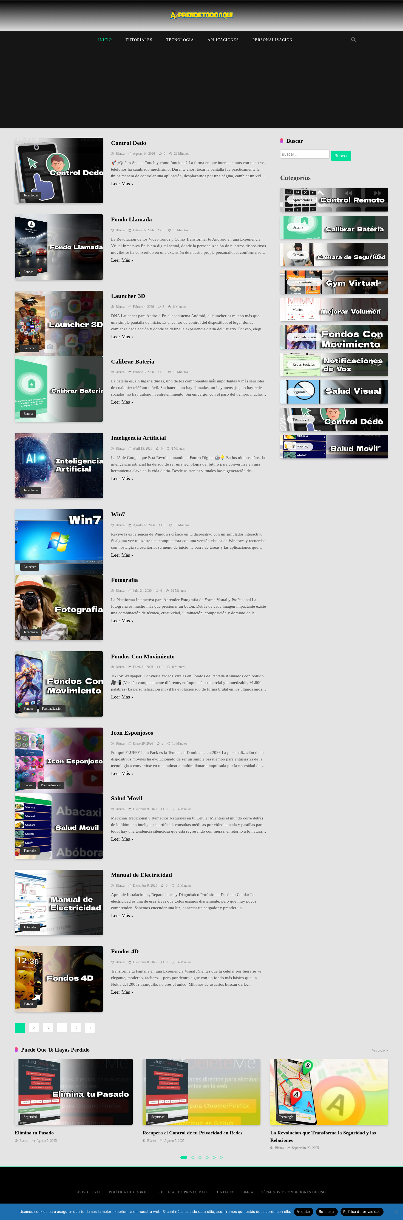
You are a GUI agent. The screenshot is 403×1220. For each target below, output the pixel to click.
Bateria (28, 414)
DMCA (248, 1192)
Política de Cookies (129, 1192)
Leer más (120, 183)
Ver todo (378, 1050)
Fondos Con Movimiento (143, 656)
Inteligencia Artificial (138, 437)
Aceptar (304, 1211)
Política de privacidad (362, 1211)
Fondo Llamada (131, 219)
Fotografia (124, 579)
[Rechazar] (396, 1212)
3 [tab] (200, 1157)
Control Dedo (128, 142)
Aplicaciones (223, 40)
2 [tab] (193, 1157)
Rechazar (327, 1211)
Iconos (28, 785)
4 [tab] (207, 1157)
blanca (120, 153)
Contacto (225, 1192)
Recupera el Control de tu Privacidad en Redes (192, 1133)
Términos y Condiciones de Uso (293, 1192)
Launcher (30, 348)
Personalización (272, 40)
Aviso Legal (89, 1192)
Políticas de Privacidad (182, 1192)
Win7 (118, 514)
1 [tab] (183, 1157)
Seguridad (30, 1117)
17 (76, 1028)
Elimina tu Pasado (34, 1133)
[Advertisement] (201, 89)
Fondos (28, 272)
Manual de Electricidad (141, 874)
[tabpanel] (74, 1101)
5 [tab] (214, 1157)
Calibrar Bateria (132, 361)
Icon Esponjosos (132, 732)
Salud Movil (126, 798)
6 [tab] (221, 1157)
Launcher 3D (128, 295)
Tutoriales (139, 40)
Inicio (105, 40)
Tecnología (180, 40)
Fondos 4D (125, 951)
